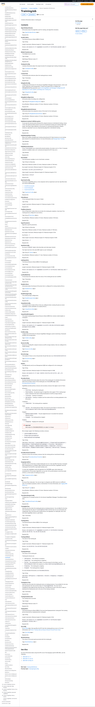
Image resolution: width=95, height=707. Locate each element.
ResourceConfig (29, 349)
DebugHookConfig (29, 92)
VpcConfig (25, 628)
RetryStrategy (28, 358)
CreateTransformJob (29, 189)
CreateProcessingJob (29, 186)
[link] (47, 8)
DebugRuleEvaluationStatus (36, 113)
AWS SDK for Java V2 (28, 658)
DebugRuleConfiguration (35, 101)
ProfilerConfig (28, 338)
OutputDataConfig (29, 309)
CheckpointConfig (29, 68)
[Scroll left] (19, 4)
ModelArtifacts (28, 288)
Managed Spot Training (58, 138)
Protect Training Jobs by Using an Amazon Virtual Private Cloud (45, 629)
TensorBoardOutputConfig (31, 501)
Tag (30, 487)
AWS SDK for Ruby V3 (28, 660)
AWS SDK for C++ (27, 656)
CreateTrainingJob (28, 187)
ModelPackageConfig (30, 298)
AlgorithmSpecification (30, 32)
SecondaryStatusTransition (28, 383)
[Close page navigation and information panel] (92, 19)
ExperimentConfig (29, 192)
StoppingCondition (29, 475)
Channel (31, 252)
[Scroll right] (52, 4)
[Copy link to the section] (20, 25)
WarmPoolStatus (29, 641)
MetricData (32, 215)
